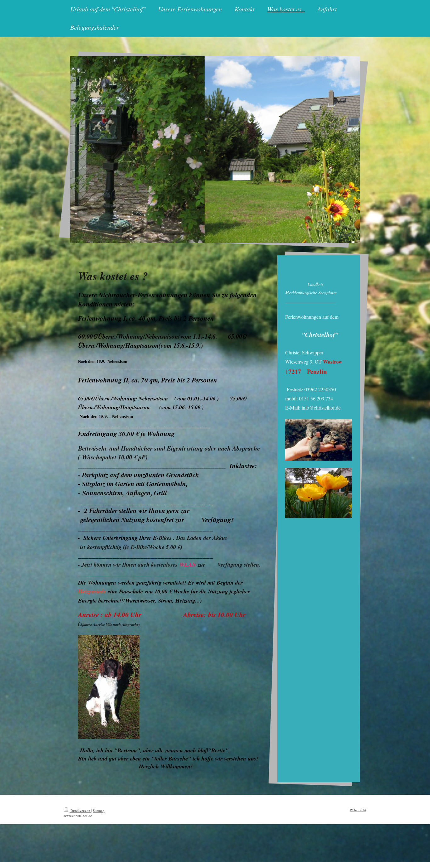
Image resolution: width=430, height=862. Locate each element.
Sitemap (99, 810)
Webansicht (358, 809)
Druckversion (80, 810)
